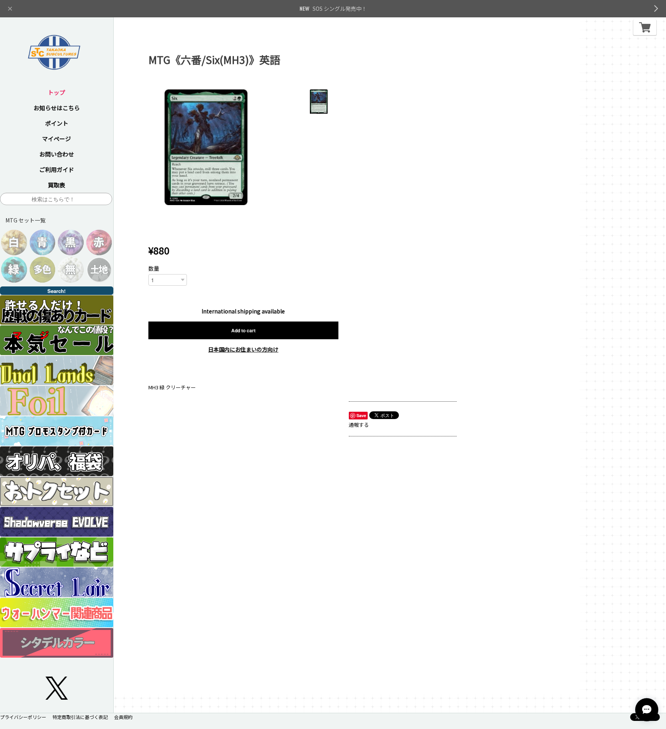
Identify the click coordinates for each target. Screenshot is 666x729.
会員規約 (123, 717)
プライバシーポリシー (23, 717)
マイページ (56, 139)
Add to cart (243, 330)
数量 (153, 268)
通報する (359, 424)
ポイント (56, 123)
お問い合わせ (56, 154)
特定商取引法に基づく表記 (80, 717)
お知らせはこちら (57, 108)
